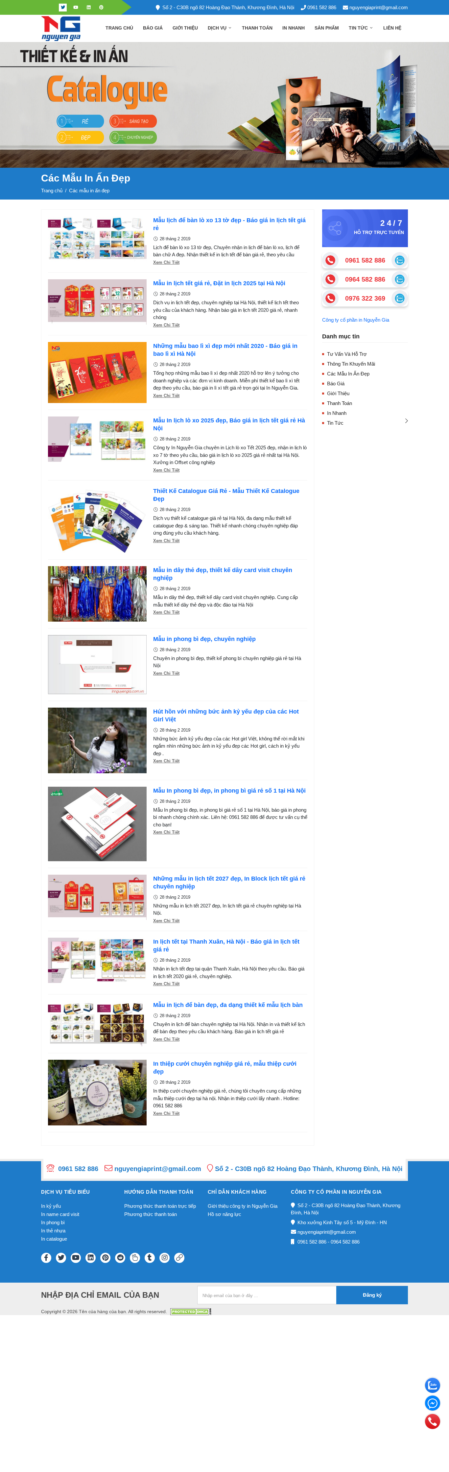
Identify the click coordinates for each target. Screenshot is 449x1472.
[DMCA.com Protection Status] (190, 1311)
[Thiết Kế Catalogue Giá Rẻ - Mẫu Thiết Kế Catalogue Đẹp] (97, 520)
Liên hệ (392, 28)
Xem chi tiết (166, 262)
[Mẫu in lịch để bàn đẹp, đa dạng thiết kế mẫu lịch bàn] (97, 1024)
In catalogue (54, 1239)
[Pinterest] (101, 7)
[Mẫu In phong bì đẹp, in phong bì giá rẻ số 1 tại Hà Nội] (97, 824)
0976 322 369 (365, 298)
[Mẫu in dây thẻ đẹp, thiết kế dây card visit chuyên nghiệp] (97, 594)
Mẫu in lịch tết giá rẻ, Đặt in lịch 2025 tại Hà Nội (219, 283)
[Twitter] (63, 7)
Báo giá (153, 28)
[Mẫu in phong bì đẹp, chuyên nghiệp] (97, 664)
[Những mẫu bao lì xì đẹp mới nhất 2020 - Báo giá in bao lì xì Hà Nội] (97, 372)
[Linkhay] (179, 1258)
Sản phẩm (327, 28)
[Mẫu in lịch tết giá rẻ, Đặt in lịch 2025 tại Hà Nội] (97, 304)
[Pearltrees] (135, 1258)
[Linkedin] (88, 7)
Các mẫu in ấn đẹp (348, 373)
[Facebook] (50, 7)
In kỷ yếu (51, 1206)
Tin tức (359, 28)
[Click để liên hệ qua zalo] (400, 260)
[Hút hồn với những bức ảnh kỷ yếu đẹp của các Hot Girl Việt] (97, 740)
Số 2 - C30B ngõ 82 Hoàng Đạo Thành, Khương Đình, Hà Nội (228, 7)
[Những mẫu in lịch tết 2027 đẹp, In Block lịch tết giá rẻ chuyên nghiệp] (97, 900)
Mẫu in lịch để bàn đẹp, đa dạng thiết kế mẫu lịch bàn (228, 1005)
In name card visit (60, 1214)
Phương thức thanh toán (150, 1214)
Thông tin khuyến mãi (351, 364)
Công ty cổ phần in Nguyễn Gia (355, 320)
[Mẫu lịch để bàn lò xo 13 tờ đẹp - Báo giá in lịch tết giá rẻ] (97, 241)
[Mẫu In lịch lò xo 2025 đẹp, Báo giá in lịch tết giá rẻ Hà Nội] (97, 445)
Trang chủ (119, 28)
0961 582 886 (321, 7)
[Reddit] (120, 1258)
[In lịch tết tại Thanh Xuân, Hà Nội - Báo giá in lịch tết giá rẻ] (97, 963)
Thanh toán (257, 28)
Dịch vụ (218, 28)
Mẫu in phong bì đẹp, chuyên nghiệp (204, 639)
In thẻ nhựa (53, 1230)
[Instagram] (164, 1258)
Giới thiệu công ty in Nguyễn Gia (242, 1206)
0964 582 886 (365, 279)
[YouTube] (76, 1258)
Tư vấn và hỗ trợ (347, 354)
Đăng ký (372, 1295)
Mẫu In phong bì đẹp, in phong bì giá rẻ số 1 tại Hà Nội (229, 790)
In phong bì (53, 1222)
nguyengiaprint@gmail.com (378, 7)
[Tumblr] (150, 1258)
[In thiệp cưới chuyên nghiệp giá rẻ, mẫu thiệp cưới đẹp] (97, 1092)
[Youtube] (76, 7)
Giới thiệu (185, 28)
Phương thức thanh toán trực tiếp (160, 1206)
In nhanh (293, 28)
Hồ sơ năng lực (224, 1214)
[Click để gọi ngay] (330, 260)
